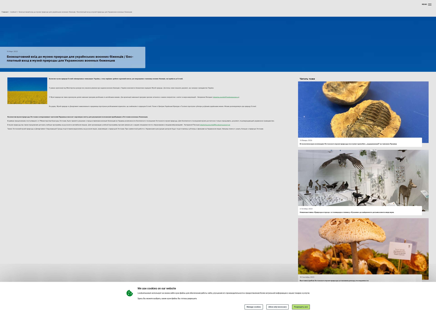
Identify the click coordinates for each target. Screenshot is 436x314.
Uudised (13, 12)
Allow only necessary (277, 307)
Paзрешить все (301, 307)
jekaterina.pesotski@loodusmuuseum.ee (226, 97)
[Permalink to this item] (176, 288)
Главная (5, 12)
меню (424, 4)
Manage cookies (254, 307)
